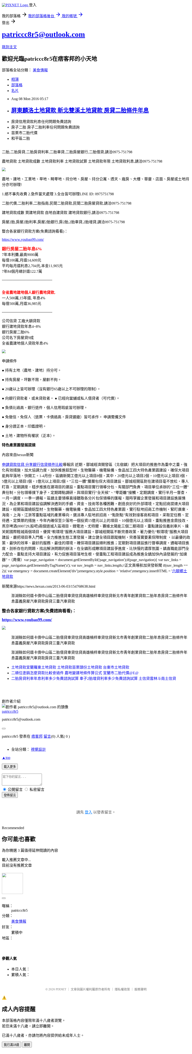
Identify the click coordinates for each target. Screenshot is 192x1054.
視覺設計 (38, 749)
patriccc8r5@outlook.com (43, 34)
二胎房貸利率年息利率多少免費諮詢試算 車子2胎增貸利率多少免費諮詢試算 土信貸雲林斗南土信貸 (93, 679)
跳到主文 (9, 47)
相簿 (15, 79)
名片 (15, 91)
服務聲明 (140, 989)
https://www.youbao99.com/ (23, 239)
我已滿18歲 (11, 1045)
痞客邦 (37, 736)
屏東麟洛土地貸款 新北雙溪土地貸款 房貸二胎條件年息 (80, 110)
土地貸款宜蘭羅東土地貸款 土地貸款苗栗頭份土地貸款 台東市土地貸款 (70, 667)
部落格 (16, 85)
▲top (6, 758)
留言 (47, 736)
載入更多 (10, 766)
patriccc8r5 (10, 711)
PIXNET (61, 989)
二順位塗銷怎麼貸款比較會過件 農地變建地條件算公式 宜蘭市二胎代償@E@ (75, 673)
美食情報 (40, 70)
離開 (27, 1045)
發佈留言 (10, 795)
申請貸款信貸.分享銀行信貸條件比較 (32, 465)
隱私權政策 (122, 989)
